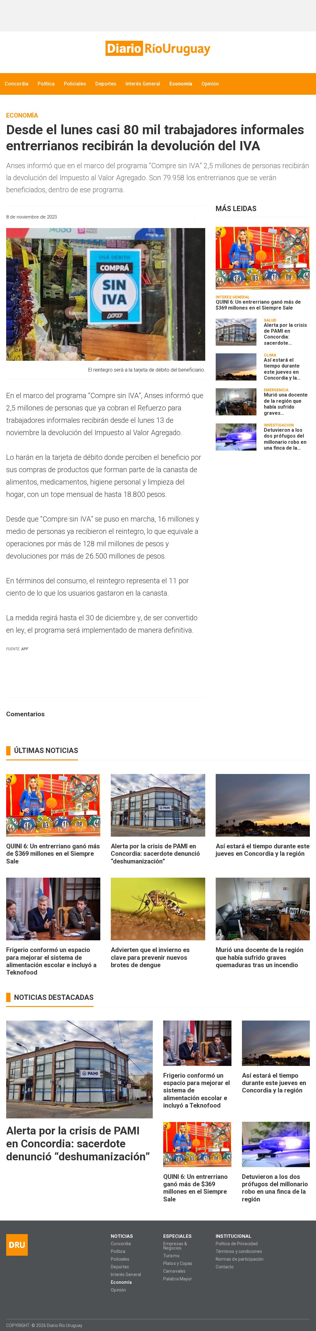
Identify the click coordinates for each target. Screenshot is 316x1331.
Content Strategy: (293, 1325)
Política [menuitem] (46, 84)
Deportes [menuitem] (105, 84)
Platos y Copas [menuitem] (178, 1263)
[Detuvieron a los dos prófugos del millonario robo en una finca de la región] (236, 437)
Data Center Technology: (304, 1325)
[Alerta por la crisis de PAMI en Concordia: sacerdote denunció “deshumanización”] (236, 332)
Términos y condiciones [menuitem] (239, 1251)
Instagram (23, 1304)
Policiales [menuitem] (75, 84)
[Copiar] (153, 217)
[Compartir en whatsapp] (132, 217)
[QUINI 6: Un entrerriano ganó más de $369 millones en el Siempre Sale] (263, 258)
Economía (22, 115)
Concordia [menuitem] (16, 84)
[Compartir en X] (164, 217)
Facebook (11, 1304)
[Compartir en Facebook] (142, 217)
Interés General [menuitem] (143, 84)
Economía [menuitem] (180, 84)
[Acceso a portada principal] (158, 48)
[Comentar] (198, 217)
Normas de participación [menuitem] (240, 1259)
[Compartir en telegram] (175, 217)
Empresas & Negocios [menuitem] (175, 1246)
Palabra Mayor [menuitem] (177, 1279)
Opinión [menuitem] (210, 84)
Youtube (47, 1304)
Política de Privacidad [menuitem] (237, 1244)
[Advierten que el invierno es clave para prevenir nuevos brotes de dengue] (158, 909)
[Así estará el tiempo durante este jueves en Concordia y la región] (236, 367)
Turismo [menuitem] (171, 1256)
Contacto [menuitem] (225, 1267)
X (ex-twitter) (35, 1304)
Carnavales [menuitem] (174, 1271)
